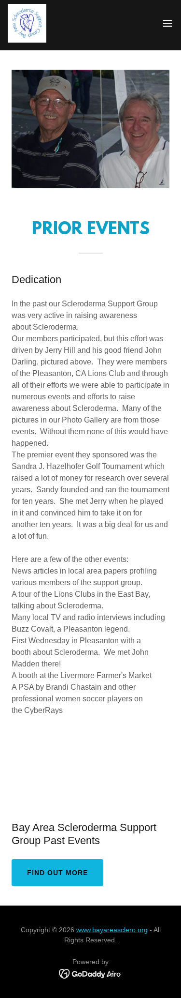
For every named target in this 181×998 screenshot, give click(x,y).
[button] (167, 23)
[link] (27, 23)
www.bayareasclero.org (112, 930)
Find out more (57, 873)
